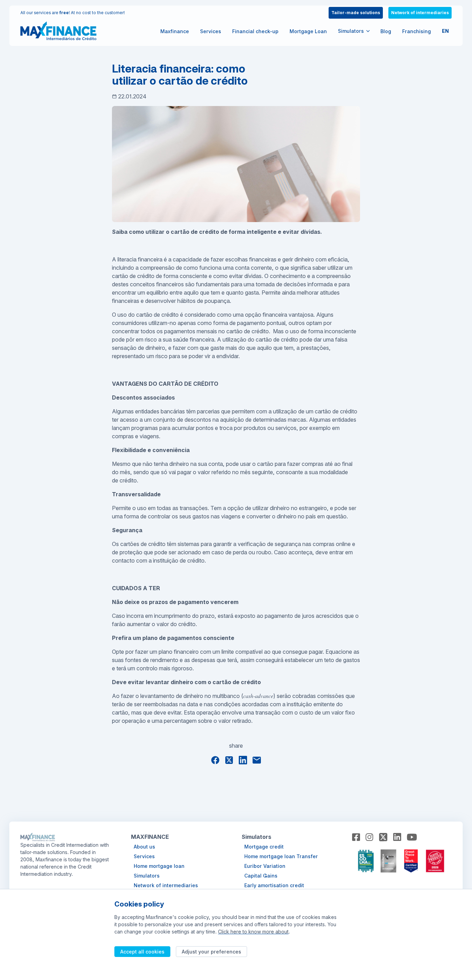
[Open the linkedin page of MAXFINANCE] (397, 837)
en (445, 31)
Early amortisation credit (274, 885)
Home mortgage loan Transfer (281, 856)
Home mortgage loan (159, 866)
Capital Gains (260, 876)
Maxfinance (174, 31)
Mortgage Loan (308, 31)
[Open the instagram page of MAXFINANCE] (370, 837)
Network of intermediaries (420, 12)
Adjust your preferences (211, 952)
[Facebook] (215, 760)
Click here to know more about (253, 932)
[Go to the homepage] (58, 30)
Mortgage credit (264, 847)
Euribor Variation (264, 866)
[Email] (257, 760)
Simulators (147, 876)
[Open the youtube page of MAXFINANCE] (412, 837)
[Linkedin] (243, 760)
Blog (385, 31)
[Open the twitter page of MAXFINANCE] (383, 837)
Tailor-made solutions (355, 12)
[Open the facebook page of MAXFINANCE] (356, 837)
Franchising (416, 31)
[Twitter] (229, 760)
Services (210, 31)
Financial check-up (255, 31)
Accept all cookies (142, 952)
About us (144, 847)
